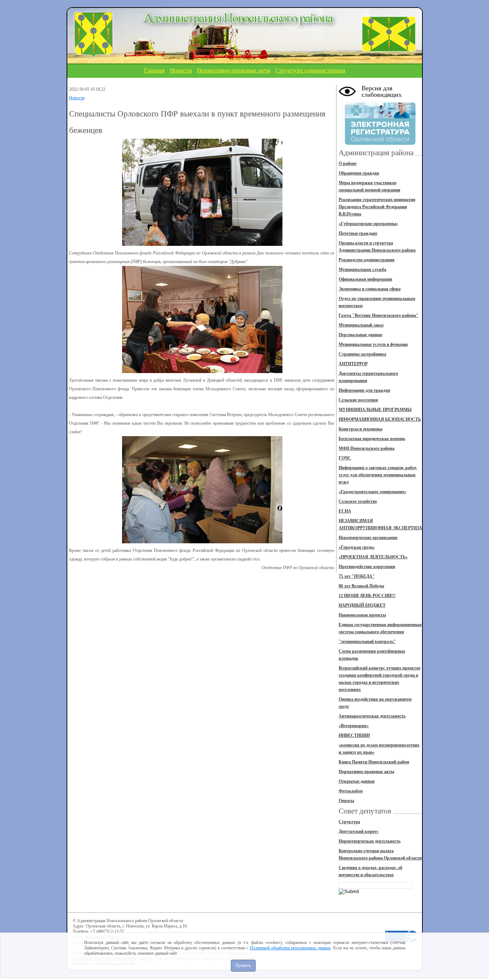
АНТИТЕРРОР (353, 363)
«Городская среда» (357, 547)
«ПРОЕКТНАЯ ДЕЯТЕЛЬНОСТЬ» (373, 556)
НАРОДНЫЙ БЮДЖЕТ (362, 605)
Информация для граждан (364, 390)
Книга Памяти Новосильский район (374, 761)
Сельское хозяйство (358, 501)
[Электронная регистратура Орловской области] (380, 143)
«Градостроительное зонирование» (372, 491)
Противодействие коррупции (367, 566)
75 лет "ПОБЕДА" (357, 576)
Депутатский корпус (358, 831)
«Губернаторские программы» (368, 223)
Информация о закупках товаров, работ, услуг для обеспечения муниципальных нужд (378, 475)
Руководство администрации (366, 259)
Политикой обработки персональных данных (290, 947)
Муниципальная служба (362, 269)
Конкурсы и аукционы (360, 428)
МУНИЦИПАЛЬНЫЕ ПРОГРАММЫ (375, 409)
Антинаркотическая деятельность (372, 716)
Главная (154, 70)
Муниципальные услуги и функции (373, 344)
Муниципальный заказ (361, 325)
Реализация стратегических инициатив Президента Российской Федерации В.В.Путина (377, 206)
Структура (349, 821)
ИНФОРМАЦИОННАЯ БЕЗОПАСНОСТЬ (380, 419)
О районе (348, 163)
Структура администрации (310, 70)
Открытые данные (357, 781)
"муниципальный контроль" (367, 641)
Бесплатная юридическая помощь (372, 438)
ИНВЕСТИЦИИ (354, 735)
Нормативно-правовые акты (233, 70)
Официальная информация (365, 279)
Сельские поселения (358, 399)
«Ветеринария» (354, 725)
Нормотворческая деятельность (370, 841)
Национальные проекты (362, 614)
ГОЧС (345, 458)
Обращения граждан (359, 173)
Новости (181, 70)
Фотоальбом (351, 790)
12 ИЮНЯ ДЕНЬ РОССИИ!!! (367, 595)
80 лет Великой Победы (361, 585)
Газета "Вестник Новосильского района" (378, 315)
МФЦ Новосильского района (366, 448)
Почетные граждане (358, 233)
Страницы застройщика (362, 354)
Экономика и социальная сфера (370, 288)
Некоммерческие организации (368, 537)
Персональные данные (360, 334)
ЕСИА (345, 511)
